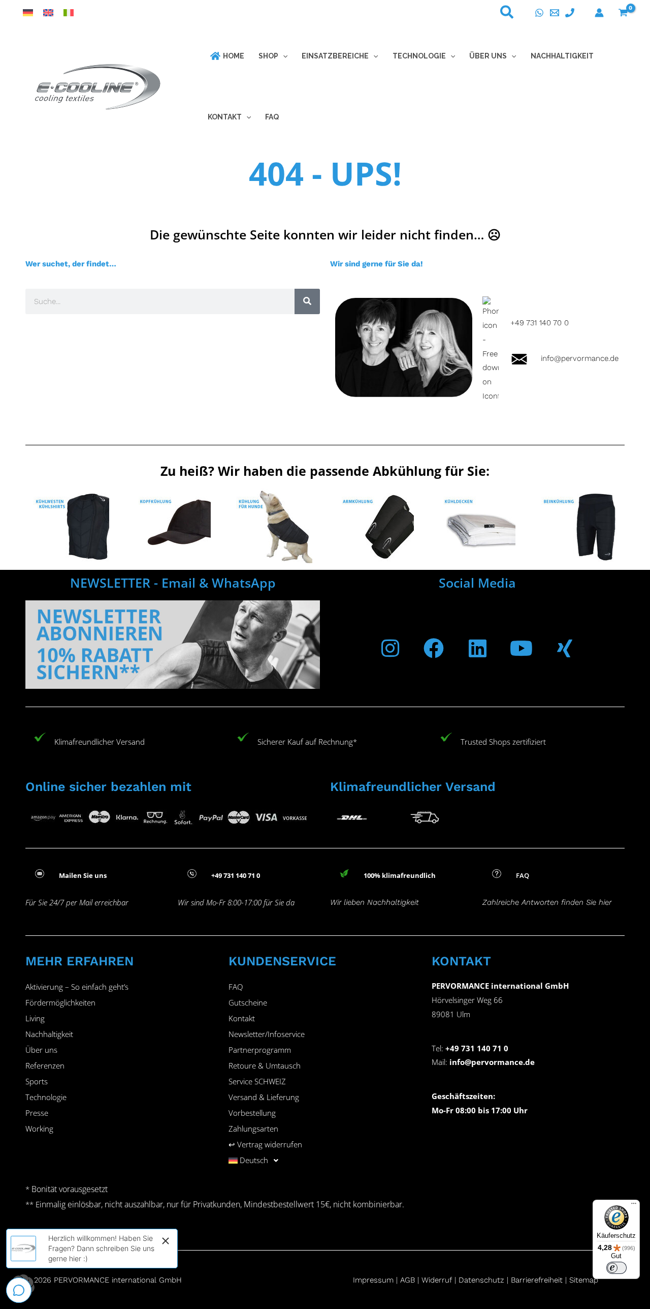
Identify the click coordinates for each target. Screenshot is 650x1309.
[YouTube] (521, 648)
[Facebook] (433, 648)
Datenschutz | (483, 1280)
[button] (507, 14)
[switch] (616, 1268)
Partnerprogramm (260, 1050)
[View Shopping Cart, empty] (623, 13)
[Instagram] (390, 648)
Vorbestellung (252, 1113)
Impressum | (376, 1280)
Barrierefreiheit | (539, 1280)
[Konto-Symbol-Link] (599, 12)
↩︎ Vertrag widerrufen (265, 1144)
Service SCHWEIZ (257, 1081)
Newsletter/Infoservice (267, 1034)
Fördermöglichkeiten (60, 1002)
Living (35, 1018)
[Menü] (634, 1206)
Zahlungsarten (253, 1128)
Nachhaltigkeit (49, 1034)
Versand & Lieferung (264, 1097)
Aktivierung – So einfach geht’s (76, 987)
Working (39, 1128)
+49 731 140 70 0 (539, 322)
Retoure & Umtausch (265, 1065)
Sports (36, 1081)
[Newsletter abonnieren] (172, 644)
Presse (36, 1113)
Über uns (41, 1050)
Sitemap (583, 1280)
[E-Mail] (554, 12)
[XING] (564, 648)
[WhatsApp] (539, 12)
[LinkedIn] (477, 648)
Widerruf (436, 1280)
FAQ (236, 987)
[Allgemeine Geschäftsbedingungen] (420, 1280)
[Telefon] (569, 12)
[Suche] (307, 301)
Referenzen (44, 1065)
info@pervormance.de (573, 358)
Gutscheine (248, 1002)
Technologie (46, 1097)
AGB (407, 1280)
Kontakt (242, 1018)
